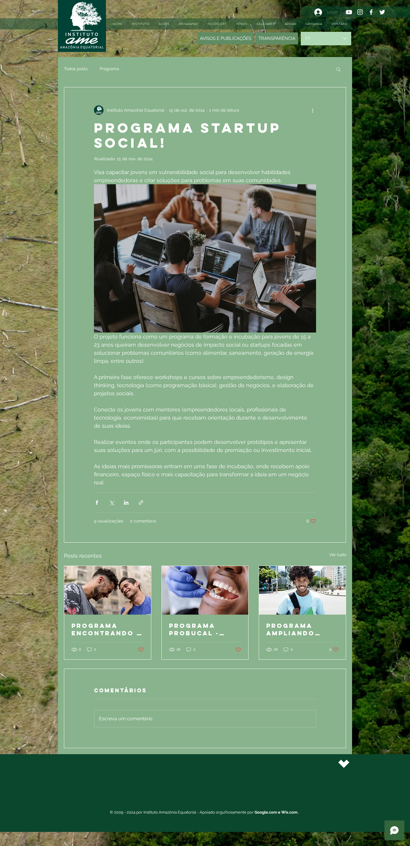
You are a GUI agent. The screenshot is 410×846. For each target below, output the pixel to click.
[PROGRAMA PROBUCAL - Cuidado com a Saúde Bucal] (205, 590)
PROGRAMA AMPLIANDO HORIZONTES (292, 629)
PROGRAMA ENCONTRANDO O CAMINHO (107, 629)
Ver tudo (337, 554)
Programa (109, 68)
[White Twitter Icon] (382, 12)
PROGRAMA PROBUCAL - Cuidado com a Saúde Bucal (202, 629)
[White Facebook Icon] (371, 12)
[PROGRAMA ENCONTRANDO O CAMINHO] (107, 590)
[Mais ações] (312, 110)
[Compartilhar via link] (141, 502)
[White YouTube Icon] (349, 12)
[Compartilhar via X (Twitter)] (111, 502)
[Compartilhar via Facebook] (97, 502)
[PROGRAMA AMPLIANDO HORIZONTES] (302, 590)
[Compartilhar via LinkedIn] (126, 502)
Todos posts (76, 68)
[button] (338, 69)
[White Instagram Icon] (360, 12)
